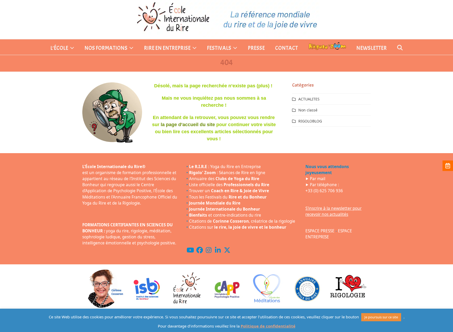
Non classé (307, 110)
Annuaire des (224, 178)
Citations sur (237, 227)
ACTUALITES (309, 99)
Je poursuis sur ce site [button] (381, 317)
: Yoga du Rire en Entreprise (225, 166)
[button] (399, 48)
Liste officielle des (229, 185)
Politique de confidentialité (268, 326)
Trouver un (229, 191)
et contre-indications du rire (225, 215)
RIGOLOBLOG (310, 121)
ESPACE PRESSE (320, 231)
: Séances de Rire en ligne (227, 172)
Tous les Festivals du (228, 197)
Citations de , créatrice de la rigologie (242, 221)
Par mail (317, 178)
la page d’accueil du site (188, 124)
